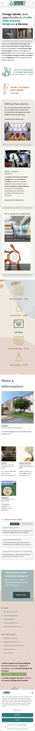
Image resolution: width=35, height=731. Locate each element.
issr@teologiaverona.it (11, 616)
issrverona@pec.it (9, 619)
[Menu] (2, 3)
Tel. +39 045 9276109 (11, 612)
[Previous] (4, 34)
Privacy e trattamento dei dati (14, 646)
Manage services (17, 710)
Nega (17, 720)
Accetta (17, 715)
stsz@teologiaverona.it (11, 623)
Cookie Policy (10, 728)
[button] (32, 692)
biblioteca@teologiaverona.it (13, 626)
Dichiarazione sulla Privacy (21, 728)
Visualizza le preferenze (17, 725)
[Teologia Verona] (17, 3)
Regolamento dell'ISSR (11, 638)
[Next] (31, 34)
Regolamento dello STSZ (11, 642)
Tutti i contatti (8, 653)
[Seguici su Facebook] (32, 3)
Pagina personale (9, 649)
